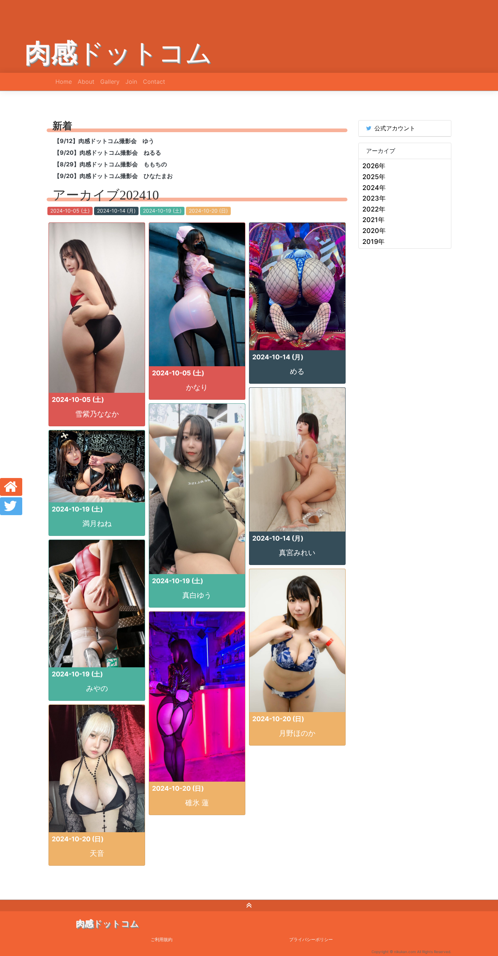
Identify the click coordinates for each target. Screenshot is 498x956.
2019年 (373, 241)
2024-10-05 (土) (70, 211)
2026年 (373, 166)
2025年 (373, 177)
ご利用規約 (161, 939)
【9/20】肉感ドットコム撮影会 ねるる (107, 152)
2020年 (374, 230)
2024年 (374, 187)
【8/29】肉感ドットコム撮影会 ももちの (110, 164)
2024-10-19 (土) (162, 211)
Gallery (110, 81)
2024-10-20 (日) (208, 211)
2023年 (374, 198)
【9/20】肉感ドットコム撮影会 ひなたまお (113, 175)
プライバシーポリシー (311, 939)
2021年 (373, 220)
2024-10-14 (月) (116, 211)
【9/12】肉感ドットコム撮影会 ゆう (104, 141)
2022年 (373, 209)
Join (131, 81)
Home (63, 81)
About (86, 81)
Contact (154, 81)
